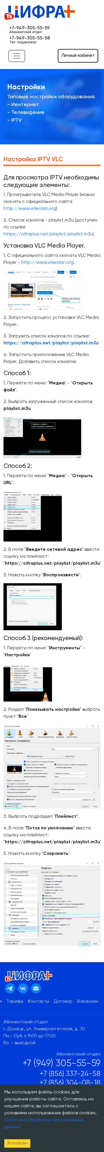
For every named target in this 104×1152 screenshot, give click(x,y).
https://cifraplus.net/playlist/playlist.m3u (48, 234)
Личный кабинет (78, 55)
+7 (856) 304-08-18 (70, 1083)
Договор (63, 1001)
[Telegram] (10, 988)
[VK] (23, 988)
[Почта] (36, 988)
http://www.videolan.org (29, 208)
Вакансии (87, 1001)
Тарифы (14, 1001)
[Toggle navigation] (16, 56)
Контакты (38, 1001)
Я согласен (17, 1143)
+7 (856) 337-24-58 (70, 1074)
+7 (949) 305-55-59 (62, 1063)
